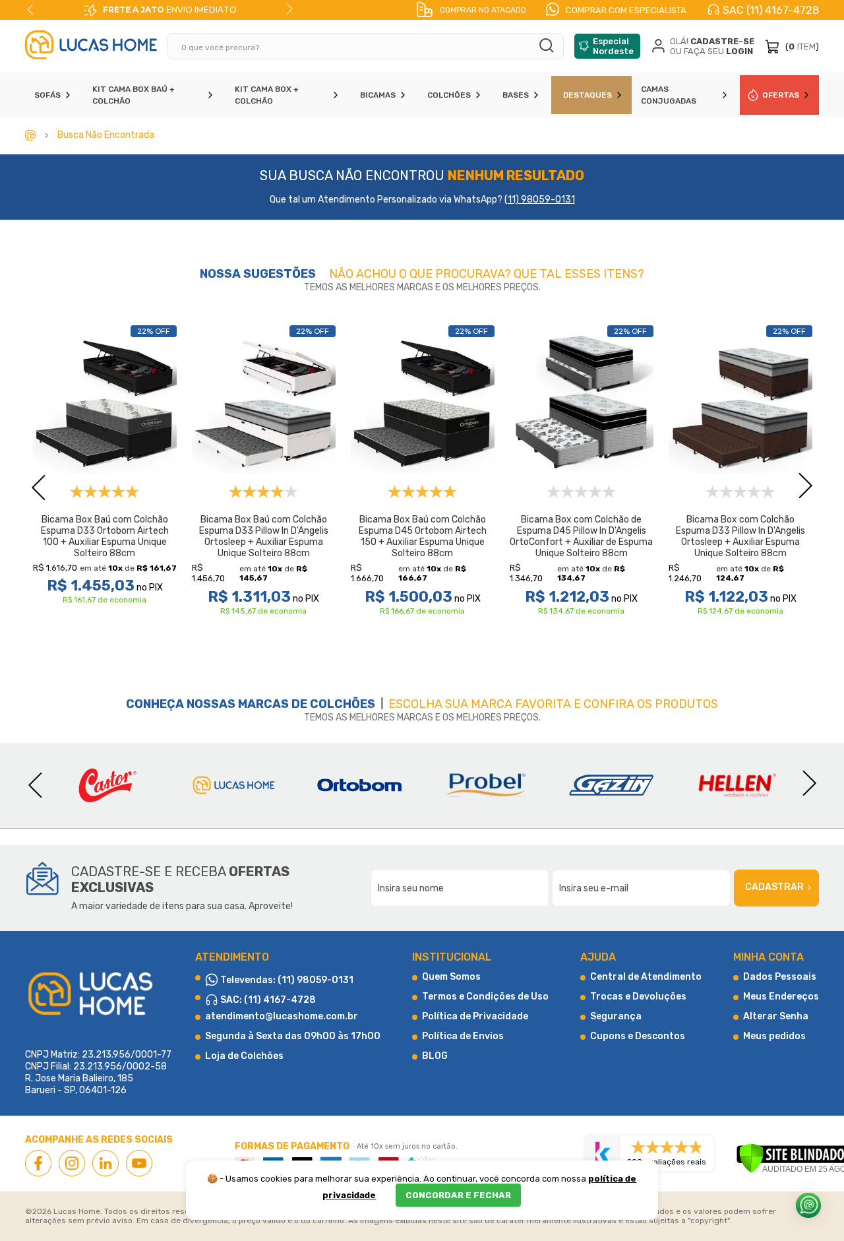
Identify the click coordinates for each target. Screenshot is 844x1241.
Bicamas (378, 95)
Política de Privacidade (475, 1016)
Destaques (587, 95)
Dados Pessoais (779, 976)
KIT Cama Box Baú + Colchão (133, 95)
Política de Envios (463, 1036)
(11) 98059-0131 (539, 199)
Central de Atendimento (646, 976)
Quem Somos (451, 976)
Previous (30, 9)
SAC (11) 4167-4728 (771, 10)
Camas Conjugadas (668, 95)
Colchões (449, 95)
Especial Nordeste (613, 46)
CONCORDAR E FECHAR (458, 1195)
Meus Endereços (781, 996)
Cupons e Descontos (637, 1036)
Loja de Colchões (244, 1056)
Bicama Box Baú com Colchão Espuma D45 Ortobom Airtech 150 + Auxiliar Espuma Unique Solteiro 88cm (423, 536)
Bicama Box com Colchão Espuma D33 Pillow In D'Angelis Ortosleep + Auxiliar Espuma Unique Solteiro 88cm (740, 536)
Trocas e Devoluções (638, 996)
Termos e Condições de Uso (485, 996)
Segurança (616, 1016)
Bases (515, 95)
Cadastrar (774, 887)
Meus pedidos (774, 1036)
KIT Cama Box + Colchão (267, 95)
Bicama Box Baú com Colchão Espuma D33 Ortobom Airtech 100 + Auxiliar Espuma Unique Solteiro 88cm (105, 536)
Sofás (47, 95)
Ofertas (780, 95)
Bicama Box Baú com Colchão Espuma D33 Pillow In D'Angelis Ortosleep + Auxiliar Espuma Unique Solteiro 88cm (263, 536)
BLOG (435, 1056)
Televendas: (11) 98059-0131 (285, 980)
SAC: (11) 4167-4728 (267, 999)
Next (289, 9)
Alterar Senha (775, 1016)
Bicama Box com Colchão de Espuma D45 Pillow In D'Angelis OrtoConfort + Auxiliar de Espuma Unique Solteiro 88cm (581, 536)
